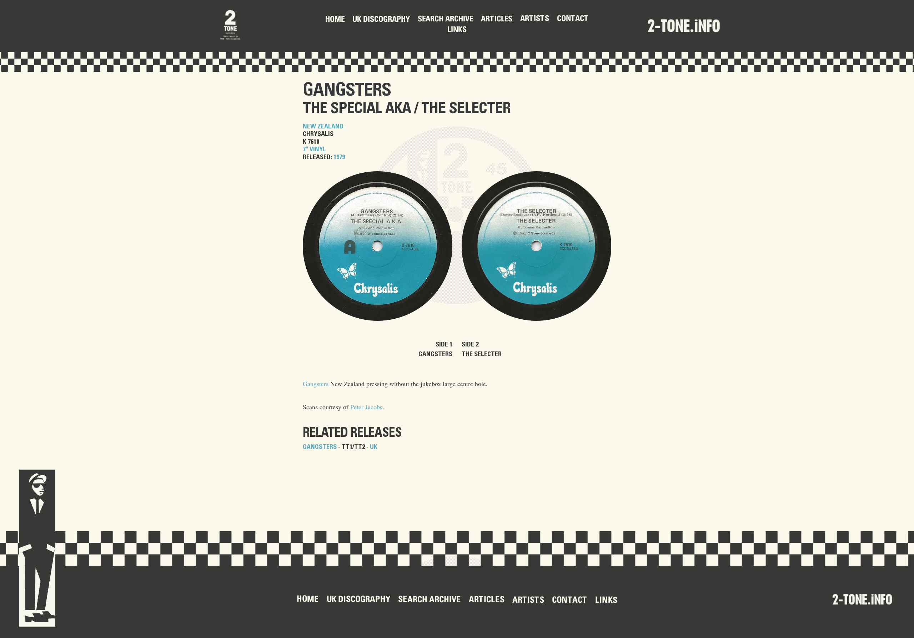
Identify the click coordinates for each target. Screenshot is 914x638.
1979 (339, 157)
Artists (534, 19)
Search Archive (445, 19)
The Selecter (466, 108)
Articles (496, 19)
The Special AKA (357, 108)
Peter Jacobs (366, 406)
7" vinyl (314, 149)
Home (335, 20)
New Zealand (323, 126)
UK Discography (381, 19)
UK (373, 447)
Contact (573, 19)
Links (457, 30)
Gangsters (347, 90)
